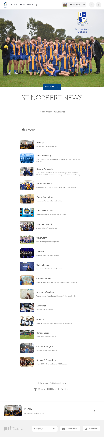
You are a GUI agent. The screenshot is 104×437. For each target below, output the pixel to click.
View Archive (72, 429)
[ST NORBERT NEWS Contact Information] (37, 5)
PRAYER (28, 409)
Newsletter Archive (59, 389)
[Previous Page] (92, 4)
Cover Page (74, 5)
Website (41, 389)
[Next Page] (98, 4)
